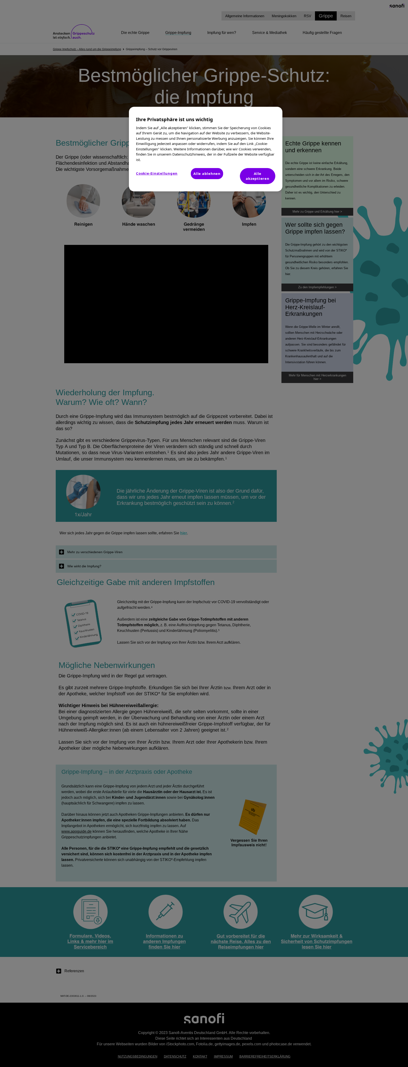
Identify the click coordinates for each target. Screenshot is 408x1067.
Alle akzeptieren (257, 176)
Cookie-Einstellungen (157, 173)
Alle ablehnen (207, 173)
